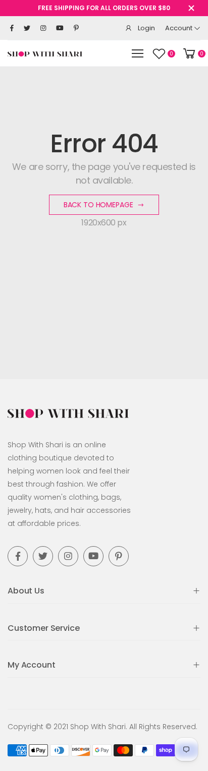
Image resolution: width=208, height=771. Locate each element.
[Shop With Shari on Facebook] (12, 28)
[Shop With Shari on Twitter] (27, 28)
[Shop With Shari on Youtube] (60, 28)
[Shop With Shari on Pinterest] (76, 28)
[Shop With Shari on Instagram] (43, 28)
